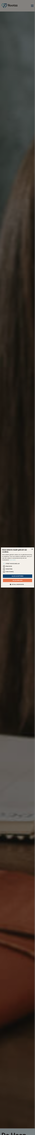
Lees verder (13, 560)
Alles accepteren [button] (17, 576)
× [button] (32, 549)
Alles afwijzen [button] (17, 580)
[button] (17, 584)
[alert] (17, 567)
